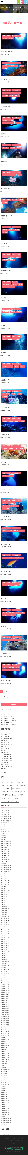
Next (7, 691)
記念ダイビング (16, 788)
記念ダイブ (5, 792)
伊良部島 (20, 795)
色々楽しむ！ (5, 243)
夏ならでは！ (5, 161)
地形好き (23, 785)
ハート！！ (4, 599)
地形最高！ (4, 353)
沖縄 (3, 795)
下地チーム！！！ (6, 653)
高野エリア (5, 785)
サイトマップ (18, 1141)
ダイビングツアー (6, 798)
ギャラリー (21, 1139)
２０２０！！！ (5, 489)
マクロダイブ (5, 801)
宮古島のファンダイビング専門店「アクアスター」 (14, 8)
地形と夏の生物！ (6, 270)
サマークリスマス (6, 571)
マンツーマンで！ (6, 681)
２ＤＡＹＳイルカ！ (7, 544)
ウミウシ (15, 798)
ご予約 (10, 1141)
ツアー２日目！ (5, 407)
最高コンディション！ (7, 216)
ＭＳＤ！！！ (5, 298)
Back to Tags (5, 697)
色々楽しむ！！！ (6, 79)
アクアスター (14, 801)
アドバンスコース (14, 785)
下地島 (8, 795)
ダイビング (5, 782)
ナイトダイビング (14, 792)
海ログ (12, 10)
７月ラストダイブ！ (7, 106)
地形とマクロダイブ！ (7, 52)
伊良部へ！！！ (5, 325)
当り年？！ (4, 462)
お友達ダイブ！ (5, 380)
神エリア (14, 795)
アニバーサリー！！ (7, 517)
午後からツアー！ (6, 435)
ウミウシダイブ (6, 788)
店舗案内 (6, 1139)
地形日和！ (4, 134)
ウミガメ (23, 792)
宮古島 (18, 782)
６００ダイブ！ (5, 188)
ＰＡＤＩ (12, 782)
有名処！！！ (5, 626)
